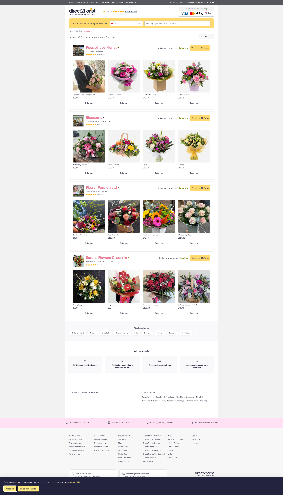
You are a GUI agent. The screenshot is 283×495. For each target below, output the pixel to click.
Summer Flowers (100, 439)
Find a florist (123, 446)
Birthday (159, 397)
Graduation (190, 397)
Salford (159, 333)
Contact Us (172, 457)
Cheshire (79, 31)
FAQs (169, 454)
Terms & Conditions (175, 439)
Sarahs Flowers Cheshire (106, 257)
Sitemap (170, 450)
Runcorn (172, 333)
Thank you (181, 401)
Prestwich (186, 333)
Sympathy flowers (76, 450)
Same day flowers (76, 439)
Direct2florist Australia (152, 450)
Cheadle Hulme (122, 333)
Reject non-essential (28, 488)
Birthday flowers (75, 443)
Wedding (203, 401)
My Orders (105, 3)
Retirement (155, 401)
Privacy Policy (173, 443)
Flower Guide (123, 461)
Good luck (180, 397)
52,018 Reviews (131, 12)
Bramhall (105, 333)
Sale (136, 333)
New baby (200, 397)
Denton (147, 333)
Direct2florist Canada (152, 446)
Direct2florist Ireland (151, 439)
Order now (89, 103)
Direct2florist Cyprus (151, 443)
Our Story (122, 439)
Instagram (196, 443)
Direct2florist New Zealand (154, 454)
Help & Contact (117, 3)
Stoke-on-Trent (78, 333)
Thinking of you (192, 401)
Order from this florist (200, 48)
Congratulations (148, 397)
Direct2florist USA (150, 457)
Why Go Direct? (82, 3)
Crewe (93, 333)
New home (146, 401)
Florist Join (94, 3)
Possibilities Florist (101, 47)
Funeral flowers (75, 454)
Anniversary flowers (77, 446)
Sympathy (171, 401)
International (148, 461)
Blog (120, 443)
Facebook (196, 439)
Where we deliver (125, 457)
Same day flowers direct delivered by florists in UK (191, 2)
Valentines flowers (101, 446)
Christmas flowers (101, 443)
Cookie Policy (173, 446)
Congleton (87, 31)
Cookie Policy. (75, 482)
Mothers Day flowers (102, 450)
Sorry (164, 401)
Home (71, 3)
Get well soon (169, 397)
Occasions (130, 3)
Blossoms (94, 117)
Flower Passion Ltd (101, 187)
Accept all (10, 488)
